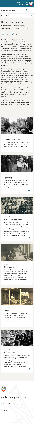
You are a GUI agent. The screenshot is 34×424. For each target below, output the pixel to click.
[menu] (31, 10)
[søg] (26, 10)
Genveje (4, 410)
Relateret (5, 15)
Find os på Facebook (8, 404)
